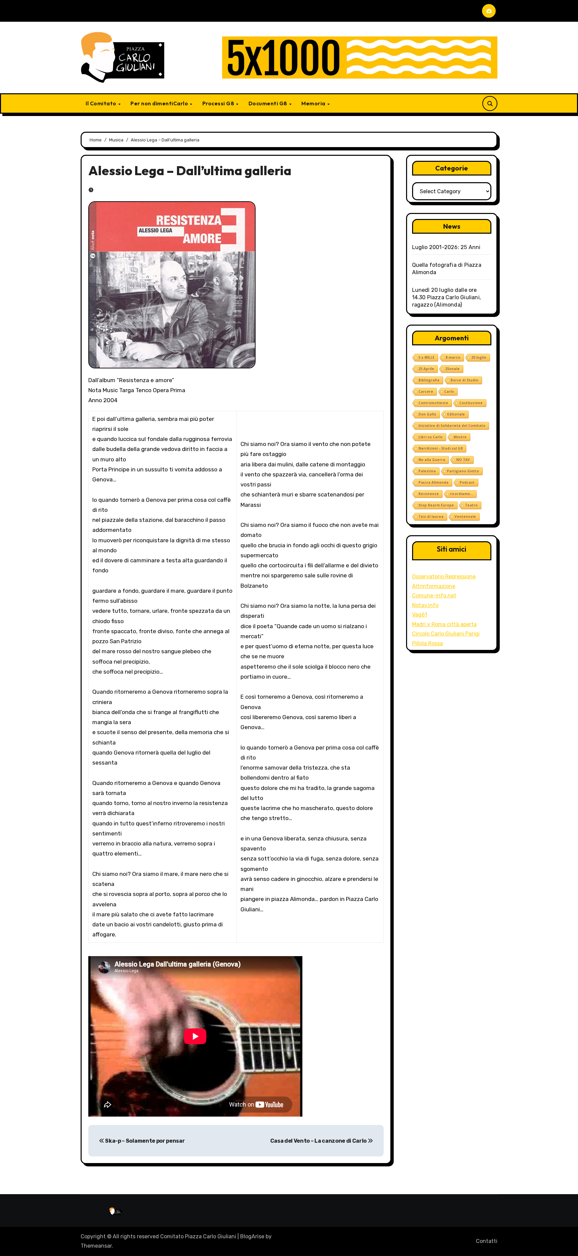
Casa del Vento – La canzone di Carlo (319, 1141)
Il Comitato (101, 103)
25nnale (452, 368)
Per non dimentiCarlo (159, 103)
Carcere (425, 391)
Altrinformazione (433, 586)
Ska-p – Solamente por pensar (144, 1141)
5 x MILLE (426, 357)
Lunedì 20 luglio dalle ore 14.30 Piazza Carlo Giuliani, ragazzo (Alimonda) (446, 297)
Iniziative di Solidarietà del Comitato (451, 425)
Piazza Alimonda (433, 482)
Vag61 (419, 614)
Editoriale (456, 414)
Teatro (471, 505)
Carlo (449, 391)
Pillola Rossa (427, 643)
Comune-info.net (434, 595)
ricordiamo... (461, 493)
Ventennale (465, 516)
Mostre (460, 437)
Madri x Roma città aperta (444, 624)
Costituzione (471, 403)
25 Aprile (426, 368)
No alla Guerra (431, 459)
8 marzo (453, 357)
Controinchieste (433, 403)
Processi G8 (218, 103)
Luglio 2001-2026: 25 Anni (446, 247)
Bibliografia (429, 380)
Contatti (486, 1241)
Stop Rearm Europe (436, 505)
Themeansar (96, 1246)
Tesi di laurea (431, 516)
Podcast (467, 482)
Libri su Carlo (430, 437)
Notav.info (425, 605)
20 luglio (478, 357)
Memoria (313, 103)
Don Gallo (427, 414)
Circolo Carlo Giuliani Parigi (446, 634)
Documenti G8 (269, 103)
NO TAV (463, 459)
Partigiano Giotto (463, 471)
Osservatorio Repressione (444, 576)
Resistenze (428, 493)
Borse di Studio (464, 380)
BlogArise (252, 1236)
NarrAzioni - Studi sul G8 (440, 448)
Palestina (427, 471)
